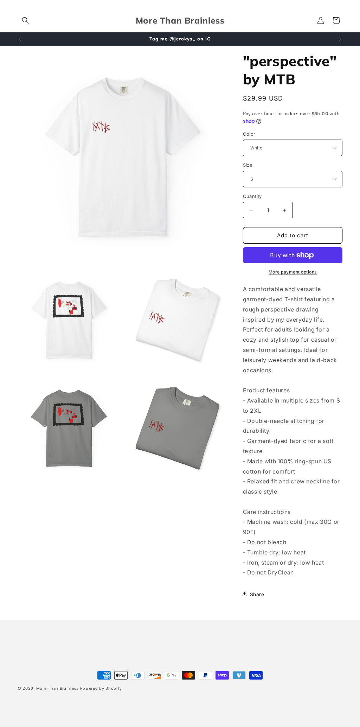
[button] (25, 20)
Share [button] (257, 594)
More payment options (293, 272)
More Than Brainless (57, 688)
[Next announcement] (340, 39)
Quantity (252, 196)
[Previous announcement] (20, 39)
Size (248, 165)
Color (249, 134)
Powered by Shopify (101, 688)
